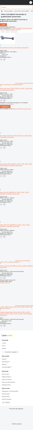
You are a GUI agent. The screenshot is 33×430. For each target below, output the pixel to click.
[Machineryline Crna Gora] (10, 2)
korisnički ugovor (27, 108)
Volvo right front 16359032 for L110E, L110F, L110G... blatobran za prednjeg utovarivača (15, 225)
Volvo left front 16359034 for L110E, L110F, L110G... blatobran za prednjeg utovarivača (15, 193)
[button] (30, 2)
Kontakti (4, 348)
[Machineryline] (2, 11)
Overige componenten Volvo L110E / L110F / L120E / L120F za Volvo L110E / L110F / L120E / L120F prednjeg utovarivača (16, 313)
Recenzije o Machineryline (8, 382)
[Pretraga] (30, 7)
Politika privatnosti (6, 376)
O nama (4, 343)
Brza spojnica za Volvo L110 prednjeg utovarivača (14, 47)
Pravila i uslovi (5, 374)
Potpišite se (5, 106)
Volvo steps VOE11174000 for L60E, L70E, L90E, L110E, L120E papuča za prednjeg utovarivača (16, 164)
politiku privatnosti (17, 108)
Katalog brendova (6, 384)
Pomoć (3, 345)
